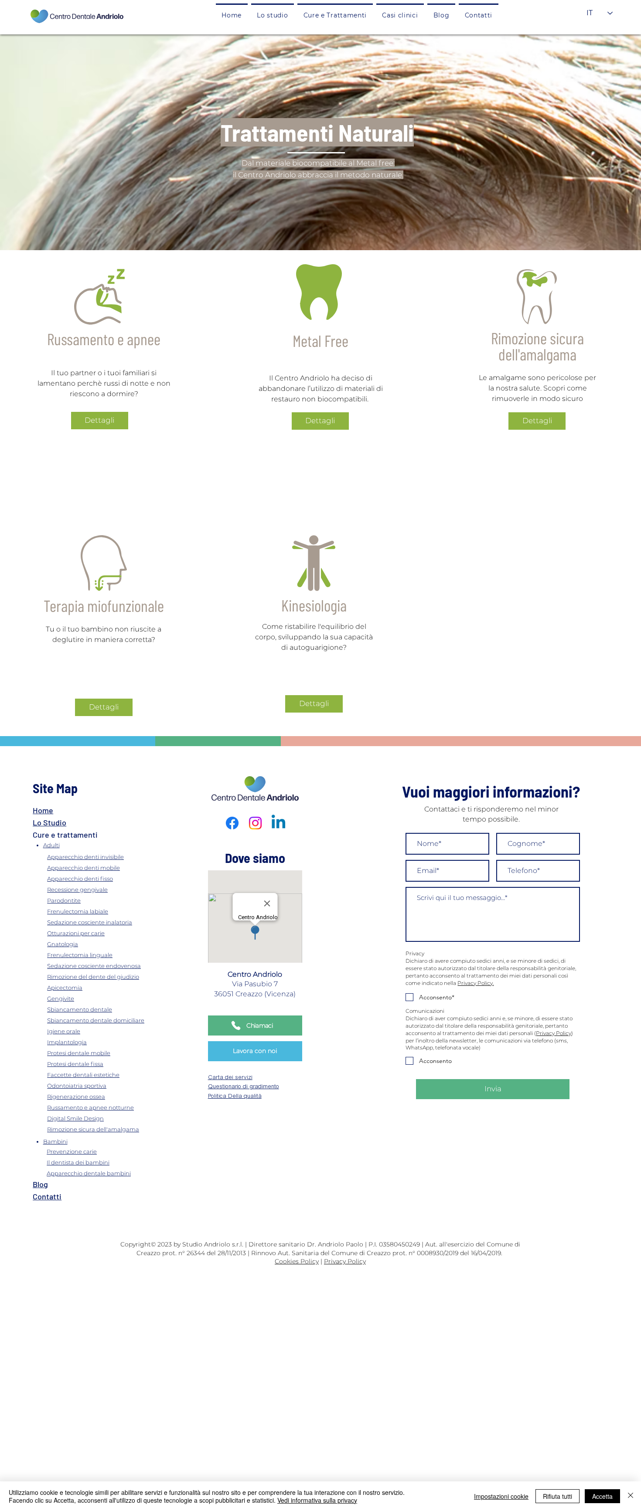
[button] (335, 14)
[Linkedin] (278, 823)
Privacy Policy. (475, 983)
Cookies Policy (297, 1261)
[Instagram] (255, 823)
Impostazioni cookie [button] (501, 1496)
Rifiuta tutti (557, 1496)
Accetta (602, 1496)
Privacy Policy (553, 1033)
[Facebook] (232, 823)
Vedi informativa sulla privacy (317, 1500)
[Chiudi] (630, 1496)
